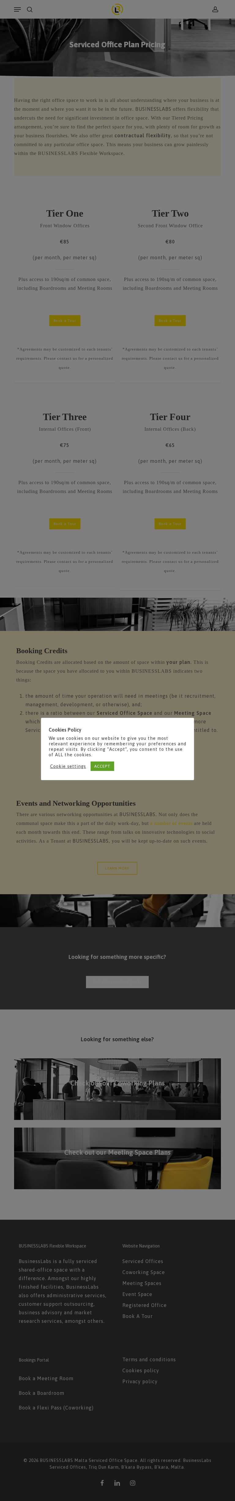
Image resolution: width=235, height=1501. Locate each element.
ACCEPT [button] (102, 766)
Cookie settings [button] (68, 766)
